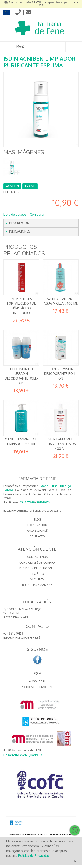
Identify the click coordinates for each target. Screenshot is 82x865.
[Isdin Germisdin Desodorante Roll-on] (60, 347)
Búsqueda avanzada (37, 585)
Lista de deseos (14, 214)
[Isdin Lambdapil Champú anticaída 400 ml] (60, 418)
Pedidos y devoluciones (37, 568)
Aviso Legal (37, 681)
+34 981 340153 (13, 633)
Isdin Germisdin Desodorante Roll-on (60, 373)
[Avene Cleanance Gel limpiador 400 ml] (21, 418)
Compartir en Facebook (54, 215)
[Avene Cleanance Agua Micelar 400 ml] (60, 277)
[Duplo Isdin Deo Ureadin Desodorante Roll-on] (21, 347)
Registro (37, 573)
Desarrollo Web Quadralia (22, 755)
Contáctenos (37, 557)
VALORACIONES (37, 530)
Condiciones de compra (37, 562)
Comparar (37, 214)
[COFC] (41, 785)
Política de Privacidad (34, 855)
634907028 (27, 502)
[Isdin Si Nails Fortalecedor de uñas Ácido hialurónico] (21, 277)
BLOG (37, 519)
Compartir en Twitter (63, 215)
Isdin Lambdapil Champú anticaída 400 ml (61, 444)
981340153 (43, 502)
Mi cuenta (37, 579)
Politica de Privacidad (37, 687)
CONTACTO (37, 536)
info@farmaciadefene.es (21, 637)
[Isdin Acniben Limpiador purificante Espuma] (12, 167)
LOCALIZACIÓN (37, 525)
